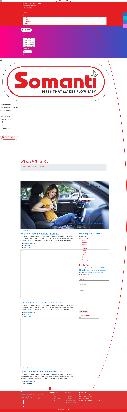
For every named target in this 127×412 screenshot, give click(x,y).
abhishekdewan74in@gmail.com (32, 3)
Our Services (26, 36)
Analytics (81, 268)
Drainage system (30, 46)
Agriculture (29, 38)
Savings (89, 272)
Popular (81, 272)
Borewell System (30, 42)
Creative (84, 248)
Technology (85, 260)
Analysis (84, 242)
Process (86, 272)
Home (25, 33)
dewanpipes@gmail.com (29, 5)
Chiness (28, 23)
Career (25, 12)
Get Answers (83, 311)
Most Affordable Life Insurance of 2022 (41, 302)
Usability (101, 272)
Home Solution (71, 400)
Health (25, 230)
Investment (98, 270)
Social (29, 367)
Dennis (28, 19)
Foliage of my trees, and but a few (90, 234)
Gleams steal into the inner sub (89, 213)
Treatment (98, 272)
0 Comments (27, 247)
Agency (84, 240)
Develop (83, 270)
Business (84, 244)
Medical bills (102, 270)
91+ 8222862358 (27, 9)
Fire (88, 270)
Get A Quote (27, 51)
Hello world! (83, 203)
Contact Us (26, 48)
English (25, 16)
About (25, 35)
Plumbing (28, 40)
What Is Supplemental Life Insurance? (41, 233)
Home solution (30, 44)
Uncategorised (86, 261)
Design (101, 267)
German (28, 21)
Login (24, 14)
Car (24, 299)
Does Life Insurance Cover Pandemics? (41, 371)
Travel (93, 272)
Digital (84, 250)
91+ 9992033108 (27, 7)
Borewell (70, 398)
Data (97, 268)
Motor (105, 270)
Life (28, 230)
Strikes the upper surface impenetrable (92, 223)
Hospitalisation (92, 270)
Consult (93, 268)
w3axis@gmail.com (32, 166)
